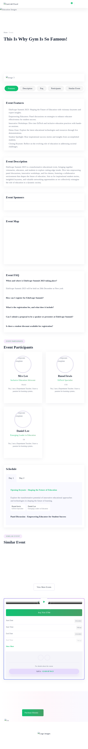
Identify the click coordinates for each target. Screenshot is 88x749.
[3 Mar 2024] (23, 558)
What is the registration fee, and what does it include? (30, 307)
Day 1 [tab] (11, 478)
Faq (41, 88)
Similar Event (74, 88)
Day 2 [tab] (21, 478)
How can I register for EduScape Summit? (25, 298)
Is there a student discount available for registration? (29, 326)
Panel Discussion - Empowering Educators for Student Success (38, 516)
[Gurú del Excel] (11, 4)
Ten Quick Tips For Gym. (20, 567)
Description (27, 88)
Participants (56, 88)
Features (11, 88)
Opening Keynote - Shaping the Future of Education (34, 490)
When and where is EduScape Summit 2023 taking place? (31, 281)
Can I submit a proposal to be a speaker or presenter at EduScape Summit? (39, 317)
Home (6, 32)
